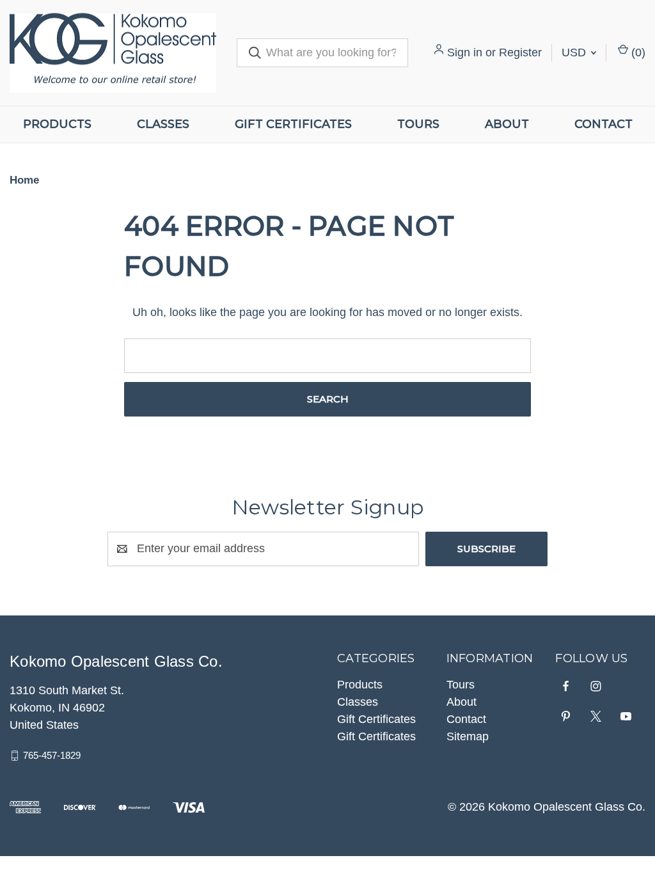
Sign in (464, 52)
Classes (163, 124)
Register (520, 52)
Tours (418, 124)
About (507, 124)
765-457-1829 (52, 755)
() (636, 52)
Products (57, 124)
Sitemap (467, 736)
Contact (603, 124)
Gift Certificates (293, 124)
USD (575, 52)
